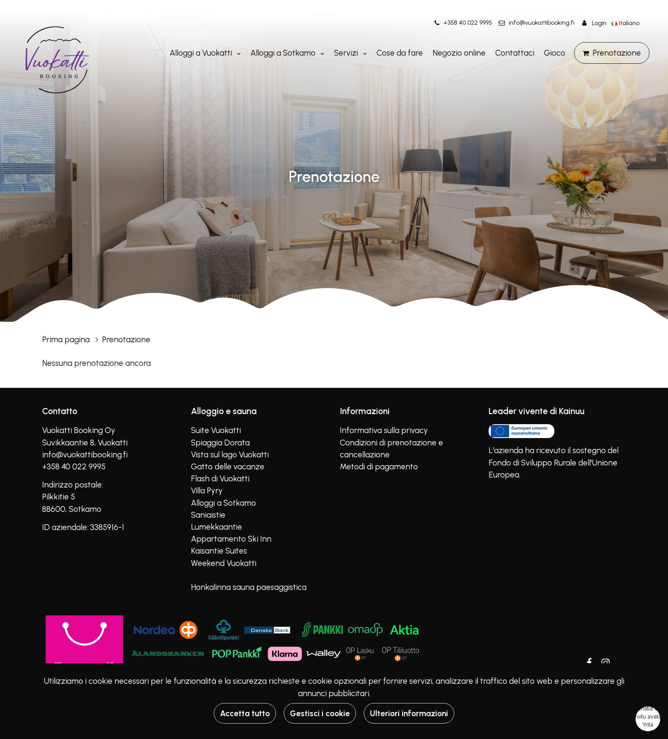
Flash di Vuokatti (220, 478)
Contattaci (514, 53)
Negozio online (459, 53)
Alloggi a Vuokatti (202, 53)
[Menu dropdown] (237, 52)
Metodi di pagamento (379, 466)
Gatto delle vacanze (227, 466)
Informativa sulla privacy (384, 430)
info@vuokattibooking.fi (541, 22)
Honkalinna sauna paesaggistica (249, 587)
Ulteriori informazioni (409, 713)
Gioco (554, 53)
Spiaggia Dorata (220, 442)
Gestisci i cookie (320, 713)
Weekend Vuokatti (223, 563)
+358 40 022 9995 (467, 22)
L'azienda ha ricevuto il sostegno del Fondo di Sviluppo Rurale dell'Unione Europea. (554, 462)
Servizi (347, 53)
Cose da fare (400, 53)
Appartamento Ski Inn (231, 539)
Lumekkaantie (216, 527)
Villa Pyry (207, 490)
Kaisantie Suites (219, 551)
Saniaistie (208, 515)
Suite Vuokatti (216, 430)
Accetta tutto (245, 713)
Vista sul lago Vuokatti (230, 454)
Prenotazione (617, 53)
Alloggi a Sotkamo (283, 53)
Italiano (629, 23)
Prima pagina (67, 339)
